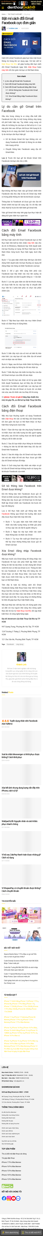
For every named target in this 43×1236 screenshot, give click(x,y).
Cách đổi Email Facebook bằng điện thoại (19, 87)
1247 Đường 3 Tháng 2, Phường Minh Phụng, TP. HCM (18, 1099)
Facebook (6, 514)
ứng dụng (19, 644)
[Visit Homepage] (21, 8)
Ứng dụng (27, 14)
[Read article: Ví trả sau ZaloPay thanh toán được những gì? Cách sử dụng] (21, 841)
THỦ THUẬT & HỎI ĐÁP (15, 14)
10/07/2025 (25, 28)
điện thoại (32, 67)
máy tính (5, 70)
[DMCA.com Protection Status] (7, 1186)
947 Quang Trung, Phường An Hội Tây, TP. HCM (16, 1096)
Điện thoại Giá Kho (9, 64)
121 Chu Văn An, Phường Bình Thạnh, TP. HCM (16, 1102)
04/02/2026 (6, 794)
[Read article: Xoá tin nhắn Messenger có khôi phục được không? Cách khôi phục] (21, 741)
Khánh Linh (13, 28)
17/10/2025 (6, 860)
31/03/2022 (6, 727)
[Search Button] (40, 8)
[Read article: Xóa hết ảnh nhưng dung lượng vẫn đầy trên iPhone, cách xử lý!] (21, 774)
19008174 (18, 1078)
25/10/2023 (6, 760)
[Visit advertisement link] (21, 2)
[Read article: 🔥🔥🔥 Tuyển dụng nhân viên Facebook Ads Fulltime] (21, 707)
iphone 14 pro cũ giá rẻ (13, 397)
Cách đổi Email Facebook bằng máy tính (19, 84)
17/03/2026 (6, 827)
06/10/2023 (6, 894)
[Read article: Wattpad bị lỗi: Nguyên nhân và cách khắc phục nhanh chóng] (21, 808)
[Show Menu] (3, 8)
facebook (10, 644)
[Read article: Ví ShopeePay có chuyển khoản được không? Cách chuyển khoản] (21, 874)
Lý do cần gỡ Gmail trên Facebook (17, 81)
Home (4, 14)
